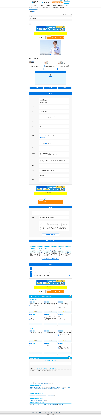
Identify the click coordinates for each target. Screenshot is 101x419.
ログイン (66, 2)
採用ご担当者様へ (61, 0)
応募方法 (64, 87)
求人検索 (42, 5)
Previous (43, 69)
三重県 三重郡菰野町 (43, 135)
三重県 (43, 7)
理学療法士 (33, 412)
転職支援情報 (54, 5)
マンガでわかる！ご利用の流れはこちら (50, 258)
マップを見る (42, 137)
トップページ (31, 5)
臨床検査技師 (44, 412)
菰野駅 (46, 143)
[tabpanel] (50, 47)
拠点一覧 (67, 5)
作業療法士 (36, 7)
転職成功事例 (48, 5)
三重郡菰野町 (46, 7)
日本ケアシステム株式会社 (37, 212)
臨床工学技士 (48, 412)
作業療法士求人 (39, 7)
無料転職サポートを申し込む (57, 2)
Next (57, 69)
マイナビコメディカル (31, 7)
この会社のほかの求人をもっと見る (50, 234)
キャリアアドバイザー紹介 (61, 5)
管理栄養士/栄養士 (58, 412)
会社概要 (50, 87)
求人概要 (36, 87)
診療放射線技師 (53, 412)
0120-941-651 (46, 2)
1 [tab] (50, 54)
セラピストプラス (64, 412)
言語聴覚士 (40, 412)
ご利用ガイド (35, 5)
